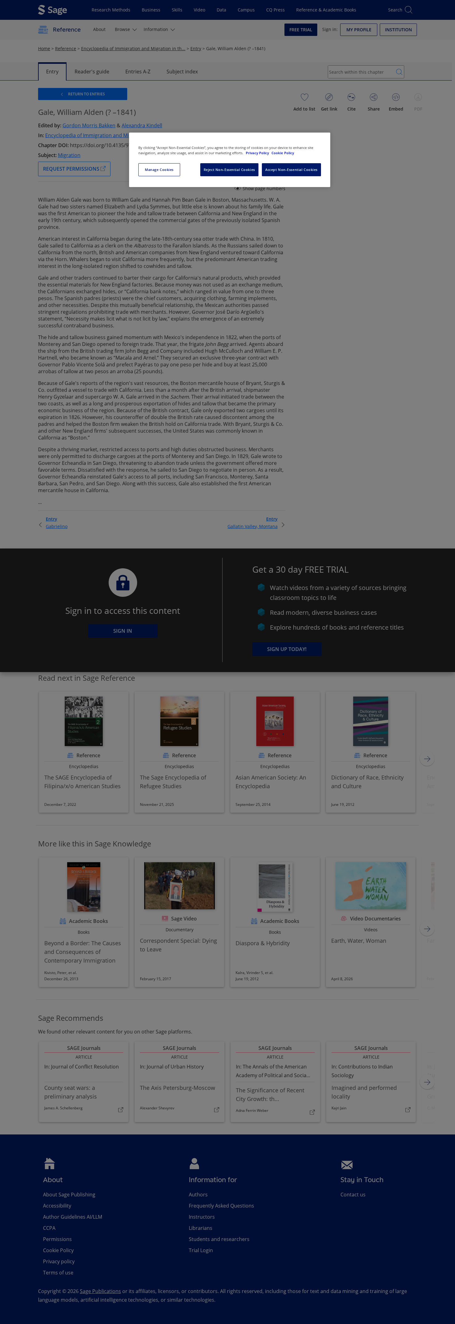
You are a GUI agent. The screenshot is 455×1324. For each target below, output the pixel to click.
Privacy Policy (258, 153)
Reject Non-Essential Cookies (229, 169)
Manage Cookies (159, 169)
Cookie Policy (282, 153)
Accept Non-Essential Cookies (291, 169)
